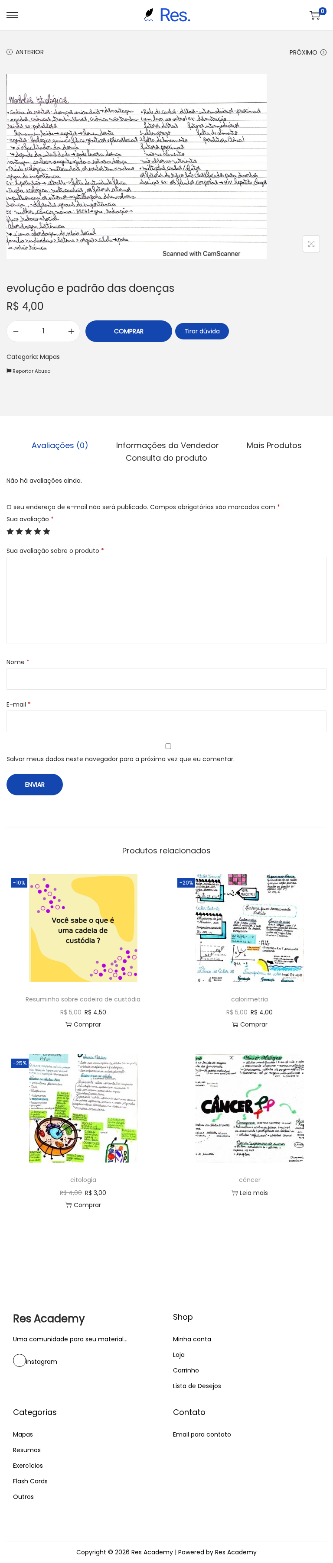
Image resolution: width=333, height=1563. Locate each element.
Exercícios (28, 1465)
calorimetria (249, 999)
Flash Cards (30, 1481)
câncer (250, 1179)
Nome (18, 662)
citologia (83, 1179)
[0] (315, 15)
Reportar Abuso (30, 371)
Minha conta (192, 1339)
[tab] (60, 445)
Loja (179, 1354)
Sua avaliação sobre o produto (55, 550)
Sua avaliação (30, 519)
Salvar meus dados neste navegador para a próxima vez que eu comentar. (121, 759)
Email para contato (202, 1434)
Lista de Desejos (197, 1386)
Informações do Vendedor (167, 445)
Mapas (50, 356)
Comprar (129, 331)
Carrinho (186, 1370)
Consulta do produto (166, 457)
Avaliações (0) (60, 445)
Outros (23, 1496)
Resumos (27, 1450)
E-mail (19, 704)
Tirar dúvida (202, 331)
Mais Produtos (274, 445)
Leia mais (254, 1192)
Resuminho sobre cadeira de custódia (83, 999)
